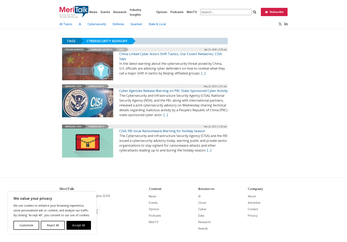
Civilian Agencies (74, 49)
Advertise (254, 202)
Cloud (202, 202)
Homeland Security (101, 49)
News (93, 12)
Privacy (253, 215)
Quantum (136, 24)
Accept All (78, 225)
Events (105, 12)
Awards (203, 228)
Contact (253, 209)
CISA (121, 49)
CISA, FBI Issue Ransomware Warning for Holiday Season (162, 131)
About (252, 196)
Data (201, 215)
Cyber (202, 209)
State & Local (157, 24)
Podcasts (177, 12)
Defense (118, 24)
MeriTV (192, 12)
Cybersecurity (97, 24)
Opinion (161, 12)
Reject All (53, 225)
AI (80, 24)
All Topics (65, 24)
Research (120, 12)
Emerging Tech (73, 86)
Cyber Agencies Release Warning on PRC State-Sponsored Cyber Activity (173, 91)
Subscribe (277, 11)
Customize (26, 225)
